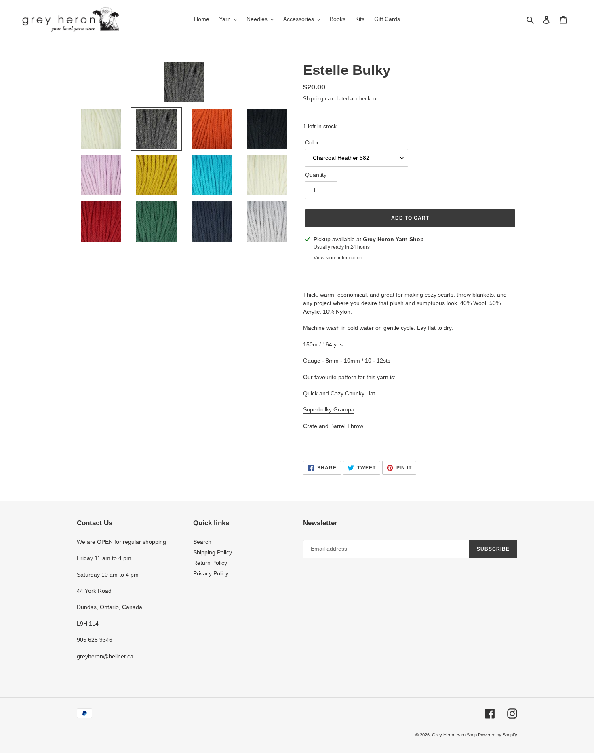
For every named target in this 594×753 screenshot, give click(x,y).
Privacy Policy (210, 573)
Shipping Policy (212, 552)
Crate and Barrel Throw (333, 426)
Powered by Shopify (497, 734)
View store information (338, 258)
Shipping (313, 98)
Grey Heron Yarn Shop (455, 734)
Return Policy (210, 563)
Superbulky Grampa (328, 409)
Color (312, 142)
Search (202, 542)
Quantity (315, 175)
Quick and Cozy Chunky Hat (339, 393)
